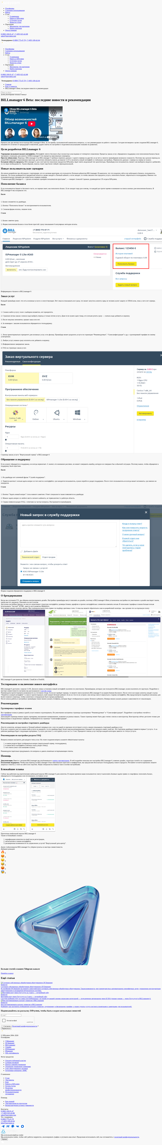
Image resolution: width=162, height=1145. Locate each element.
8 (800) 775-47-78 (19, 40)
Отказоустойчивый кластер (15, 1060)
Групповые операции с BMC (16, 1070)
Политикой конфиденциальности (24, 1026)
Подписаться (6, 1028)
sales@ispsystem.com (8, 36)
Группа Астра (10, 1086)
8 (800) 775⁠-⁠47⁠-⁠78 (7, 1119)
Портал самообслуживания (15, 1064)
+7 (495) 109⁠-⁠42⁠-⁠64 (8, 1121)
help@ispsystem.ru (7, 1123)
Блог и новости (11, 86)
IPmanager (9, 1051)
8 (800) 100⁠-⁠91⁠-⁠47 (7, 1111)
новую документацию (61, 760)
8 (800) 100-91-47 (7, 34)
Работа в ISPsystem (17, 18)
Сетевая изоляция (12, 1062)
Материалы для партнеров (20, 26)
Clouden (8, 1047)
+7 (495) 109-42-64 (33, 40)
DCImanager (9, 1043)
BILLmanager (10, 1045)
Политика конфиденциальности (13, 1089)
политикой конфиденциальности (126, 1137)
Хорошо (4, 1139)
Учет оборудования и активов (16, 1068)
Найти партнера (16, 28)
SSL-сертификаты (12, 1053)
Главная (8, 84)
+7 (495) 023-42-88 (21, 34)
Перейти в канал (7, 973)
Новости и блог (15, 22)
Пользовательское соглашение (12, 1093)
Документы (9, 1080)
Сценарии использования (15, 10)
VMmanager (9, 1041)
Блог (7, 1082)
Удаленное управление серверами (18, 1066)
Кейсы (7, 12)
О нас (7, 1078)
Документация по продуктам (16, 1103)
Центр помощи (11, 30)
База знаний (9, 1101)
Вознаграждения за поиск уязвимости (19, 1105)
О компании (14, 16)
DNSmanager (10, 1049)
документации (6, 715)
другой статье (46, 691)
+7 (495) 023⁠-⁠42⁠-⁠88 (8, 1113)
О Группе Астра (16, 20)
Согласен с (21, 1026)
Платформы (9, 8)
